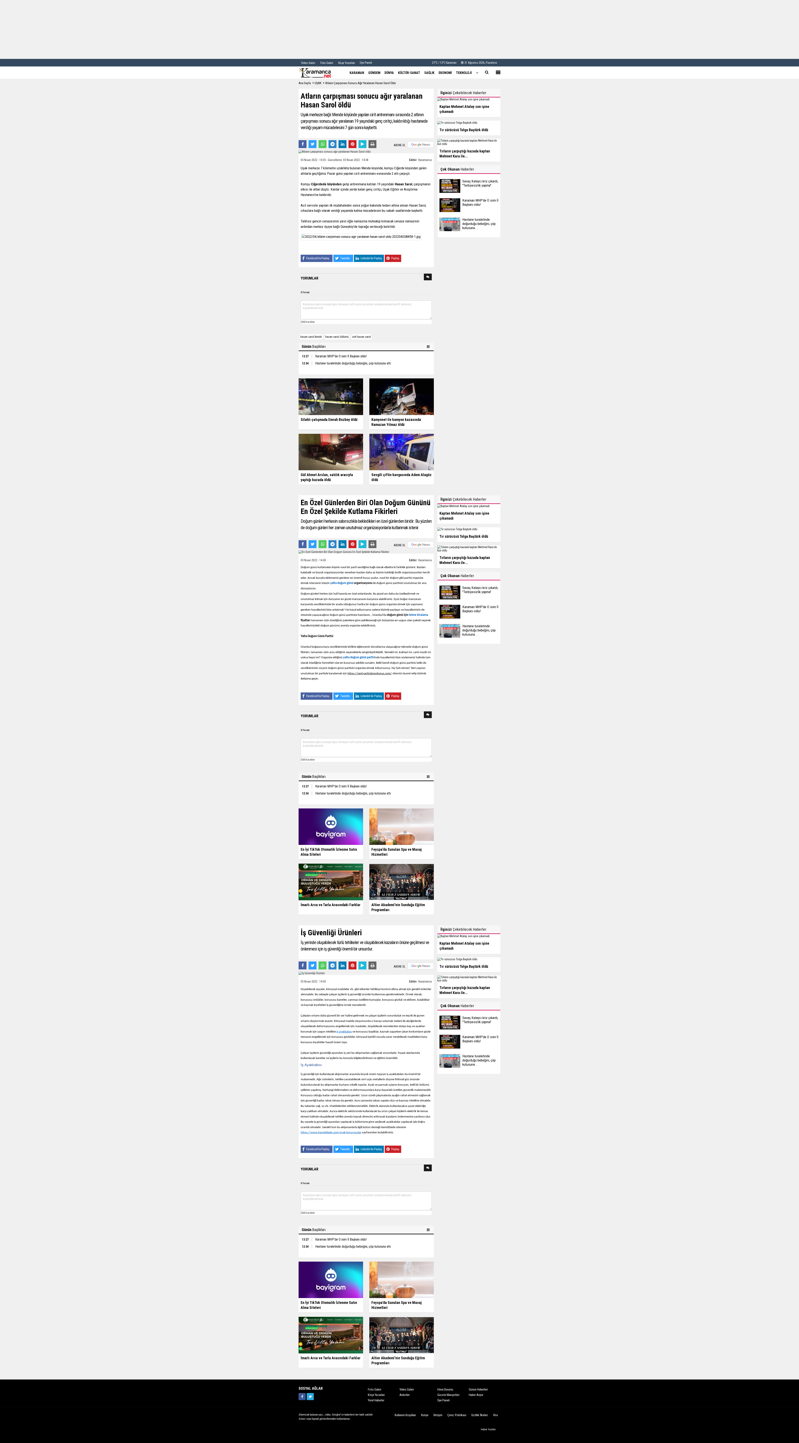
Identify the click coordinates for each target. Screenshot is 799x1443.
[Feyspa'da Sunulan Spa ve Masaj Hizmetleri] (401, 826)
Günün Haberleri (478, 1389)
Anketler (405, 1395)
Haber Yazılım (488, 1429)
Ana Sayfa (305, 83)
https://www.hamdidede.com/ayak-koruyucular (331, 1132)
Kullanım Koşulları (405, 1415)
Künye (424, 1415)
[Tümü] (477, 72)
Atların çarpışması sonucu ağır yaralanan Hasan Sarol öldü (360, 83)
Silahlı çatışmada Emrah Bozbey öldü (329, 419)
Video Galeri (407, 1389)
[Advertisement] (399, 29)
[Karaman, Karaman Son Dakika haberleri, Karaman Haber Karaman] (319, 72)
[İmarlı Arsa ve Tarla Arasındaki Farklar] (331, 881)
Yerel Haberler (376, 1400)
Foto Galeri (374, 1389)
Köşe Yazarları (376, 1395)
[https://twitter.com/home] (310, 1396)
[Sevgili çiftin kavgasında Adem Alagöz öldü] (401, 451)
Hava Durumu (445, 1389)
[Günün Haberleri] (429, 346)
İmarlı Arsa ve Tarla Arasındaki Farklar (330, 905)
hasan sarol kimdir (311, 336)
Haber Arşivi (476, 1395)
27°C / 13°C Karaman (444, 62)
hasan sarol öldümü (337, 336)
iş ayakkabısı (344, 1031)
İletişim (437, 1415)
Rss (495, 1415)
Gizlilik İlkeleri (479, 1415)
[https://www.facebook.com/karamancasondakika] (302, 1396)
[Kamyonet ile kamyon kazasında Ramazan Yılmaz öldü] (401, 396)
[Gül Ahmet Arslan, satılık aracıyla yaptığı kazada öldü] (331, 451)
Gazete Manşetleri (448, 1395)
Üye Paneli (366, 62)
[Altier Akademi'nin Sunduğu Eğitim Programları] (401, 881)
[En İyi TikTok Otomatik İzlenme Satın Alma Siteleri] (331, 826)
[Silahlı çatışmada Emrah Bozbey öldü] (331, 396)
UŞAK (318, 83)
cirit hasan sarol (361, 336)
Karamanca (425, 160)
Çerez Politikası (456, 1415)
